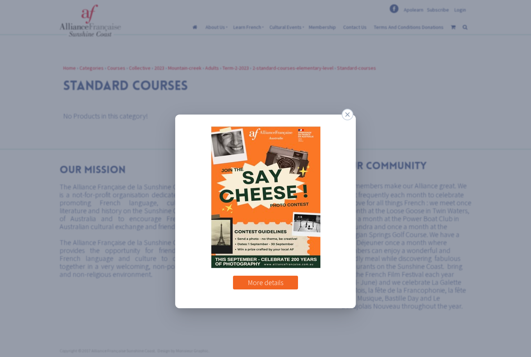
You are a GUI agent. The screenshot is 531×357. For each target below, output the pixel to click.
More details (266, 280)
